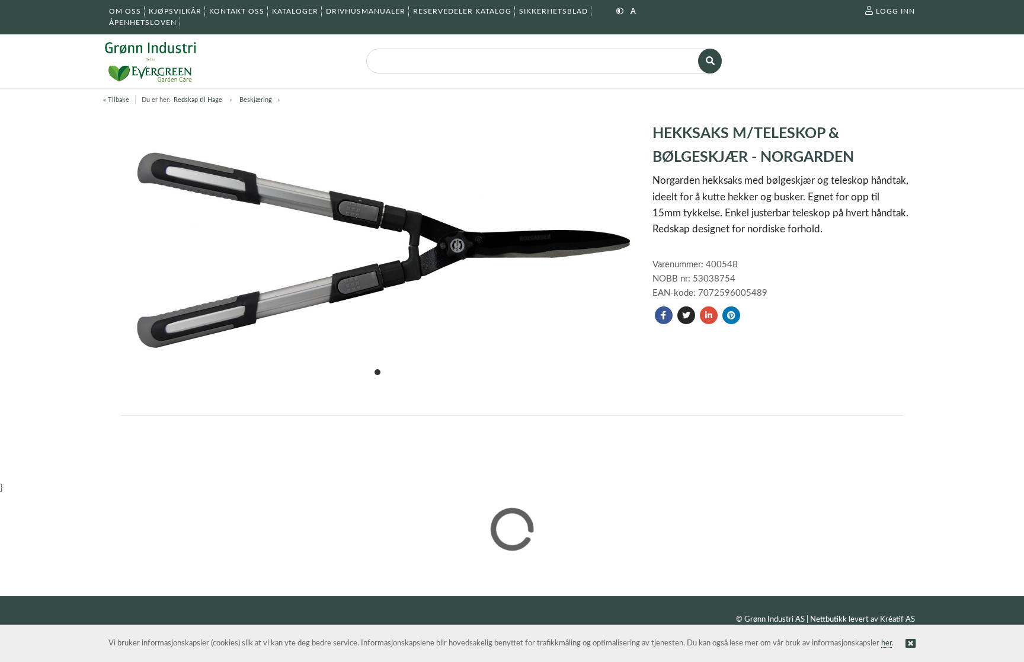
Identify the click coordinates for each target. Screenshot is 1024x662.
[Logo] (150, 61)
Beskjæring (255, 100)
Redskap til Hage (199, 100)
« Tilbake (116, 100)
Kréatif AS (897, 619)
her (886, 643)
